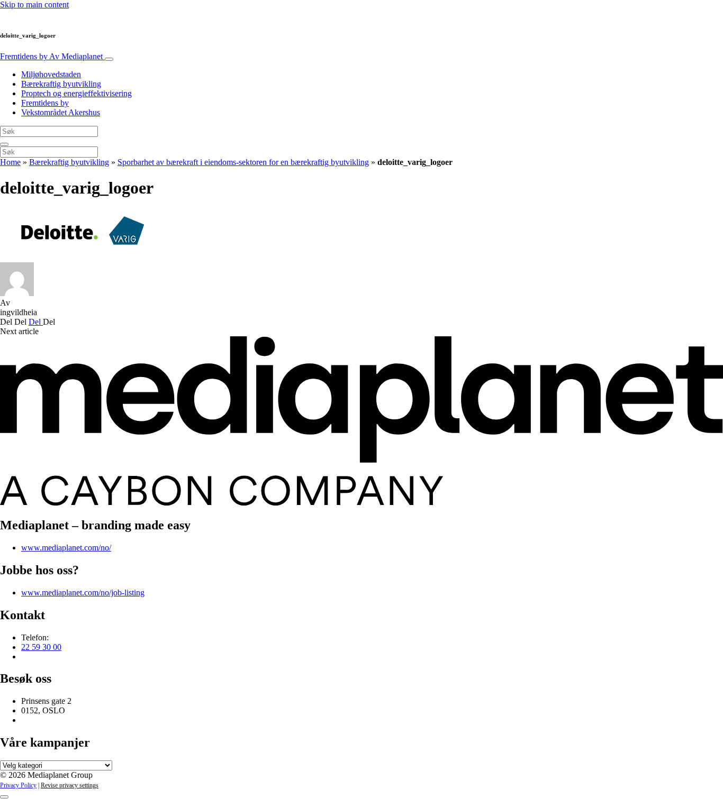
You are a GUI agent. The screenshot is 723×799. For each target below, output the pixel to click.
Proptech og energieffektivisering (76, 93)
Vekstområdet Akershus (60, 112)
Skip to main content (34, 4)
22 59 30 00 (41, 646)
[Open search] (4, 144)
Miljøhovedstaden (51, 74)
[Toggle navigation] (109, 59)
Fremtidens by (51, 56)
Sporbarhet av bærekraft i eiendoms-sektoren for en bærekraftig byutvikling (243, 162)
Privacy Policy (18, 785)
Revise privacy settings (69, 785)
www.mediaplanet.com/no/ (66, 547)
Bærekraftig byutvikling (61, 83)
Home (10, 162)
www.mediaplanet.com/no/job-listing (82, 592)
